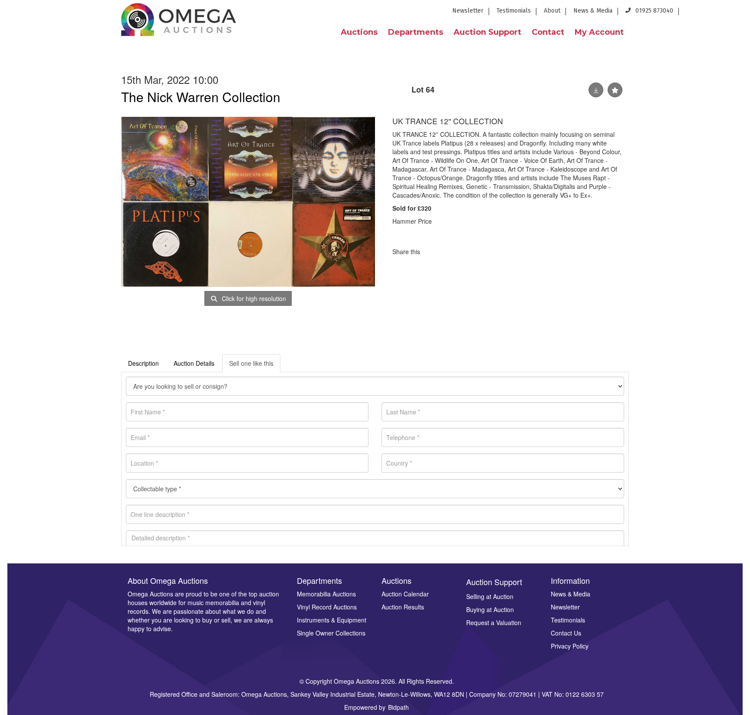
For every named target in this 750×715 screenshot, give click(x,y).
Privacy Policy (570, 646)
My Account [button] (599, 32)
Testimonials (514, 10)
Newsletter (468, 10)
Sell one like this (251, 363)
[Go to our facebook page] (692, 13)
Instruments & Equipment (331, 620)
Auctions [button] (359, 32)
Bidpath (398, 707)
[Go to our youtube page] (724, 13)
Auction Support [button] (487, 32)
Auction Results (403, 606)
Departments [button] (415, 32)
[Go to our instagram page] (738, 13)
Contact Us (566, 633)
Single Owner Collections (331, 633)
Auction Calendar (405, 593)
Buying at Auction (490, 609)
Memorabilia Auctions (326, 593)
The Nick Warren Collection (200, 96)
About (552, 10)
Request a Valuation (493, 622)
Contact (548, 32)
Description (143, 363)
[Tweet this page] (452, 251)
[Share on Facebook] (434, 251)
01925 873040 (653, 10)
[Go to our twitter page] (708, 13)
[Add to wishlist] (615, 90)
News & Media (592, 10)
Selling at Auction (489, 596)
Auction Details (194, 363)
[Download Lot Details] (596, 90)
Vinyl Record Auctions (327, 606)
